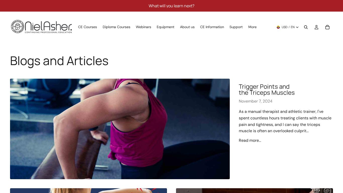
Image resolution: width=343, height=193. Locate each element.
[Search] (305, 27)
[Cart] (327, 27)
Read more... (250, 140)
